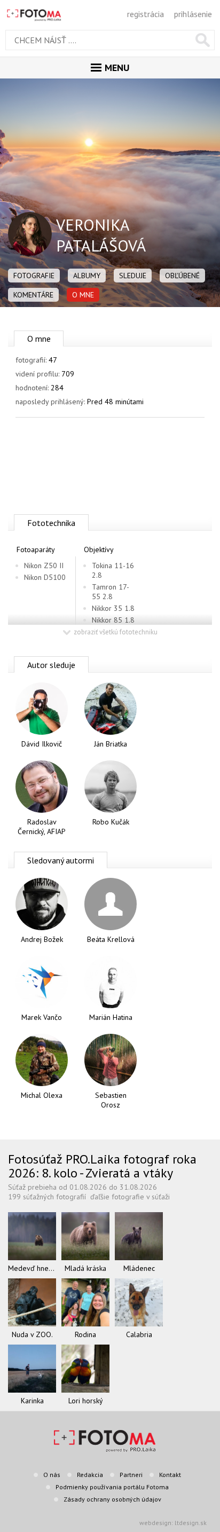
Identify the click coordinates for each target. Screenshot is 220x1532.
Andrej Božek (42, 939)
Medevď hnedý (32, 1268)
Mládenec (139, 1268)
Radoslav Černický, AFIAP (42, 826)
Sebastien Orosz (111, 1100)
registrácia (145, 14)
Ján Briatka (110, 744)
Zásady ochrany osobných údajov (112, 1499)
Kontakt (170, 1475)
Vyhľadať (202, 40)
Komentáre (33, 295)
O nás (51, 1475)
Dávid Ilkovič (41, 744)
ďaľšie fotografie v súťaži (130, 1196)
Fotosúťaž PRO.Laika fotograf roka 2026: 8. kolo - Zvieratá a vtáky (102, 1166)
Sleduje (132, 275)
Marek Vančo (41, 1017)
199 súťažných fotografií (47, 1196)
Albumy (86, 275)
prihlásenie (193, 14)
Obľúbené (182, 275)
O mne (83, 295)
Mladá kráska (85, 1268)
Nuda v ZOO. (32, 1334)
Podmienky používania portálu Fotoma (112, 1487)
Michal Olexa (41, 1095)
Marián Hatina (110, 1017)
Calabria (139, 1334)
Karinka (32, 1400)
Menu (117, 67)
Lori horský (85, 1400)
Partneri (131, 1475)
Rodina (85, 1334)
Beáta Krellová (111, 939)
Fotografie (33, 275)
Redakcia (90, 1475)
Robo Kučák (110, 822)
